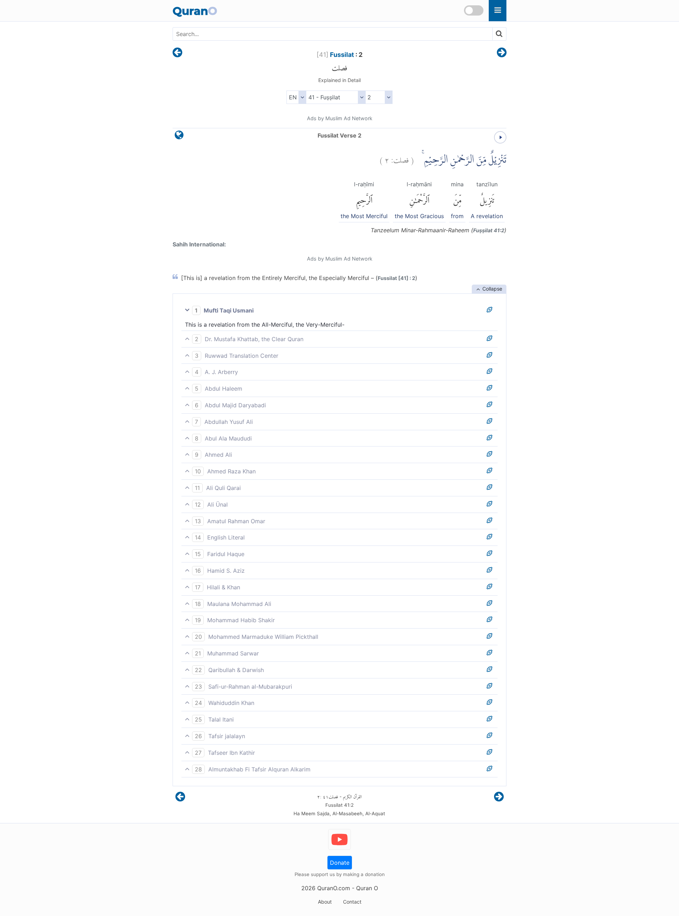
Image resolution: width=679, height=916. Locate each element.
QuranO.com (333, 888)
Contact (352, 902)
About (325, 902)
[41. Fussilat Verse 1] (177, 53)
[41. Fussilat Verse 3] (501, 53)
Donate (339, 862)
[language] (179, 136)
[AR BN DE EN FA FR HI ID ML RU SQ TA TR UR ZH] (296, 97)
